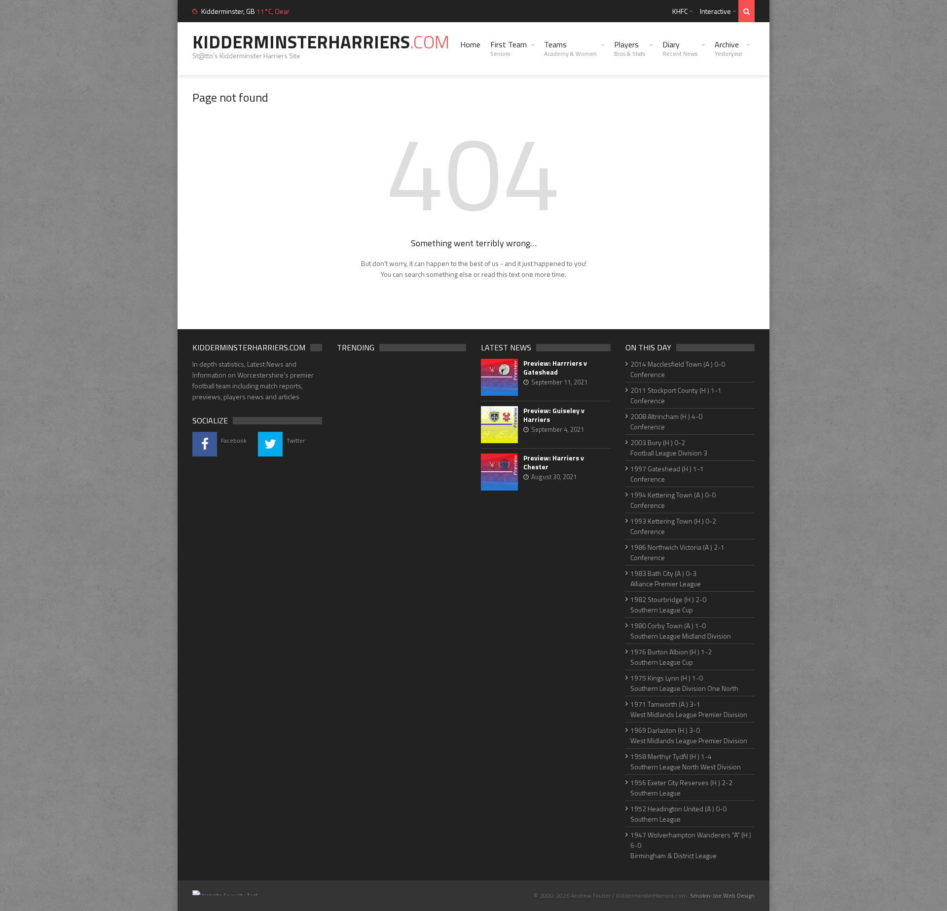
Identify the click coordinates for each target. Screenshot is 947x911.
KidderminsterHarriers (320, 41)
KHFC (680, 11)
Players (629, 48)
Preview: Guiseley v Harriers (553, 415)
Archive (728, 48)
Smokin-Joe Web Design (722, 895)
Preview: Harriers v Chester (553, 462)
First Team (508, 48)
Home (470, 44)
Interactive (715, 11)
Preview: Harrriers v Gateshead (555, 368)
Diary (679, 48)
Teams (570, 48)
